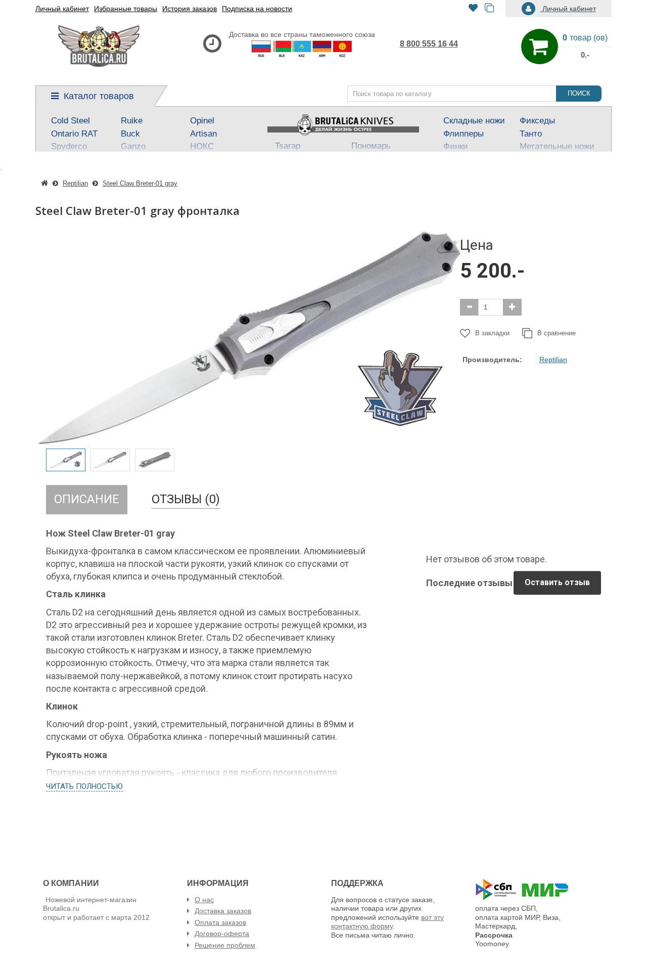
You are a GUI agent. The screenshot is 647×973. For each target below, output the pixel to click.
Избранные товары (125, 9)
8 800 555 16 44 (429, 43)
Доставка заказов (223, 911)
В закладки (492, 333)
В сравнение (556, 333)
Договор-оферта (222, 934)
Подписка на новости (257, 9)
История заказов (189, 9)
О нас (204, 900)
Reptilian (553, 360)
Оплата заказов (220, 922)
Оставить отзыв (557, 582)
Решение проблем (225, 945)
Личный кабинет (62, 9)
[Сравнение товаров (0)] (489, 9)
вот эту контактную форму (387, 922)
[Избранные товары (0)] (473, 9)
